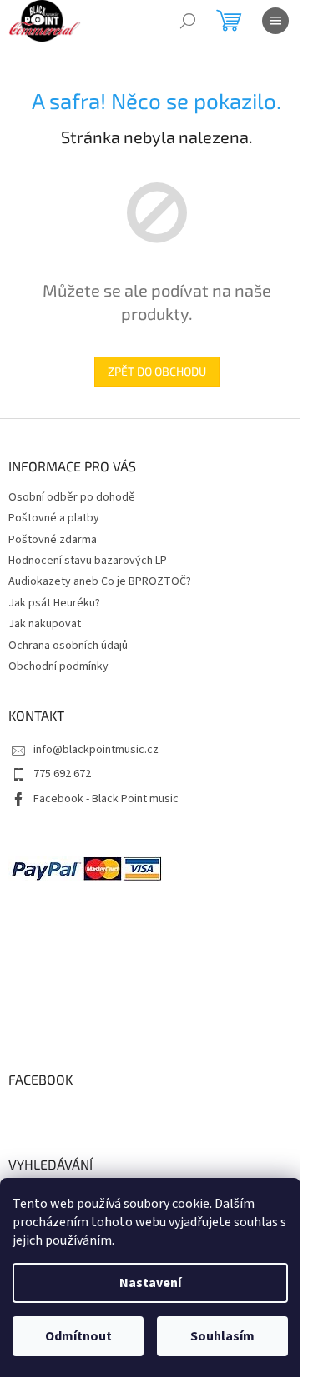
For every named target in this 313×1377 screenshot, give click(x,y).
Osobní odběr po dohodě (71, 497)
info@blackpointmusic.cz (96, 749)
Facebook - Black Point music (106, 799)
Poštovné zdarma (52, 539)
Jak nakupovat (44, 624)
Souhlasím (222, 1336)
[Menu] (275, 20)
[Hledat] (187, 20)
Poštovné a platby (53, 518)
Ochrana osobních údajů (68, 645)
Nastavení (150, 1283)
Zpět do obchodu (157, 371)
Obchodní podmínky (58, 666)
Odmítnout (78, 1336)
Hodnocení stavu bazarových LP (87, 560)
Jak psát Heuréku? (54, 603)
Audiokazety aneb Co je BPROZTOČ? (99, 581)
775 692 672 (62, 774)
